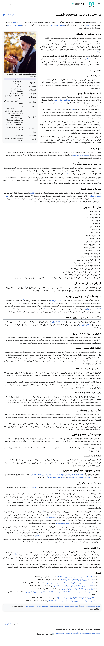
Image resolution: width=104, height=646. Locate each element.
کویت (72, 309)
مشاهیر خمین (94, 609)
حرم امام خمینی (95, 564)
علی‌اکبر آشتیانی (31, 502)
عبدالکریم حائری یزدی (62, 100)
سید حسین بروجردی (39, 155)
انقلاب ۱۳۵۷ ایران (58, 322)
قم (73, 109)
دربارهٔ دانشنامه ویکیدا (73, 633)
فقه (7, 196)
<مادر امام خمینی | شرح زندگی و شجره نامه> (77, 577)
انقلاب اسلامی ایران (14, 25)
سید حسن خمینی (20, 567)
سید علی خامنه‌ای (62, 523)
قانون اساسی (82, 196)
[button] (99, 4)
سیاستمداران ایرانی (87, 606)
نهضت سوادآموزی (23, 474)
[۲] (60, 58)
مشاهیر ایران (30, 606)
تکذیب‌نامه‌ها (60, 633)
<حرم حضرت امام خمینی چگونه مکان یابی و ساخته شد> (72, 601)
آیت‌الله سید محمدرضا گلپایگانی (51, 530)
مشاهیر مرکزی (17, 606)
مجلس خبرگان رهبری (58, 520)
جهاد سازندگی (58, 474)
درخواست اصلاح (8, 15)
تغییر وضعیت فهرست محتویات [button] (99, 16)
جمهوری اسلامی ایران (57, 25)
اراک (87, 59)
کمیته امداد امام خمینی (74, 474)
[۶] (57, 490)
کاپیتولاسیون (80, 306)
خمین (14, 22)
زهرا (47, 290)
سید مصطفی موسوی (87, 41)
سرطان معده (31, 487)
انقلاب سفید (35, 300)
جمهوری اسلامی (95, 196)
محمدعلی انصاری (46, 502)
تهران (87, 25)
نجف (48, 59)
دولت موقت (21, 322)
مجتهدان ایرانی (42, 606)
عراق (88, 309)
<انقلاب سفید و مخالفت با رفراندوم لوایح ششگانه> (74, 586)
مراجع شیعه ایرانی (56, 606)
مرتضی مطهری (95, 180)
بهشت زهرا (39, 535)
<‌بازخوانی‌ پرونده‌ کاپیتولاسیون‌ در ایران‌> (78, 589)
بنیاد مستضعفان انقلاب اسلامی (79, 477)
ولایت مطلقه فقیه (61, 193)
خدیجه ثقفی (61, 288)
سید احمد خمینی (49, 517)
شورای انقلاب (33, 322)
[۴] (23, 300)
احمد (51, 290)
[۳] (25, 287)
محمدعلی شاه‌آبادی (83, 168)
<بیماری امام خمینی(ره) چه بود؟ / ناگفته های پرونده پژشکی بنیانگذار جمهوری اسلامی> (61, 592)
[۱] (98, 52)
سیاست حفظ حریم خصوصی (91, 633)
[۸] (16, 554)
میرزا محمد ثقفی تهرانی (42, 288)
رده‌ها (98, 606)
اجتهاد (24, 199)
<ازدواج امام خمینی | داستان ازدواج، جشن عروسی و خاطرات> (71, 583)
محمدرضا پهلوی (56, 300)
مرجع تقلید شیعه (72, 606)
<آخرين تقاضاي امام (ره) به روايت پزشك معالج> (75, 598)
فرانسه (46, 309)
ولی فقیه (68, 25)
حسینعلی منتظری (81, 180)
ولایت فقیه (21, 312)
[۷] (43, 511)
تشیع (32, 193)
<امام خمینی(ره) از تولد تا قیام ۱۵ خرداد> (78, 580)
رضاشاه (70, 174)
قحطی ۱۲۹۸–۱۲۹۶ (55, 64)
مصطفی (57, 290)
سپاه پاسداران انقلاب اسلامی (41, 474)
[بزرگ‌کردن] (5, 74)
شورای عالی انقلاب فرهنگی (55, 477)
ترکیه (99, 309)
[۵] (42, 305)
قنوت (31, 76)
